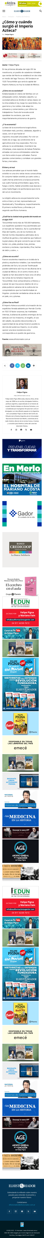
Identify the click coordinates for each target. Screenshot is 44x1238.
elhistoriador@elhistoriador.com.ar (22, 1205)
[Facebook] (12, 365)
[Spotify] (22, 430)
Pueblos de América (23, 17)
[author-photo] (22, 389)
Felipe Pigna (9, 34)
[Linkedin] (28, 365)
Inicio (4, 17)
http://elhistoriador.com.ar (22, 395)
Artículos (11, 17)
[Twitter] (17, 365)
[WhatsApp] (23, 365)
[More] (33, 365)
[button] (4, 11)
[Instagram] (17, 430)
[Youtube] (32, 430)
